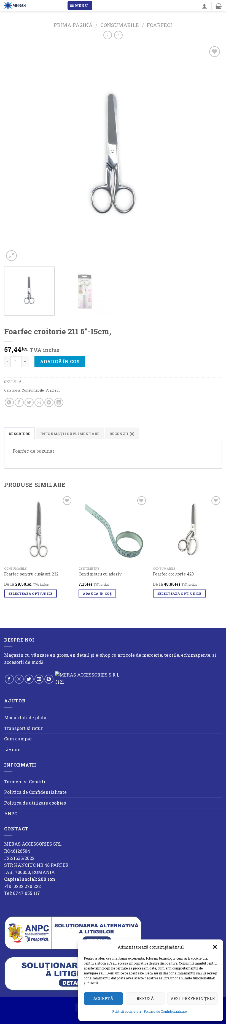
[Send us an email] (39, 679)
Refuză (145, 998)
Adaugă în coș (59, 361)
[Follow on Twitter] (29, 679)
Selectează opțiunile (31, 593)
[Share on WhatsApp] (9, 402)
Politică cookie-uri (126, 1011)
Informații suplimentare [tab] (70, 433)
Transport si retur (23, 728)
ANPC (10, 813)
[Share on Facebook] (19, 402)
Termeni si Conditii (25, 781)
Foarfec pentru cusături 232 (31, 574)
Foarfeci (159, 25)
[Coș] (219, 6)
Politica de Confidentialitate (165, 1011)
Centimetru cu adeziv (100, 574)
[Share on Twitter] (29, 402)
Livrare (12, 749)
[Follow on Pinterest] (48, 679)
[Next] (211, 153)
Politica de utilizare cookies (35, 803)
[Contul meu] (204, 6)
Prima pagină (73, 25)
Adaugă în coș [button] (97, 593)
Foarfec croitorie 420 (173, 574)
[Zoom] (11, 255)
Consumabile (119, 25)
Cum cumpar (18, 738)
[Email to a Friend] (39, 402)
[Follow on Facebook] (9, 679)
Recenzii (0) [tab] (121, 433)
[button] (215, 947)
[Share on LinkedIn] (58, 402)
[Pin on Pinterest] (48, 402)
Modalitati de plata (25, 717)
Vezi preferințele (192, 998)
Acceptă (103, 998)
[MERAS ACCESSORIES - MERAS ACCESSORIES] (33, 5)
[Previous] (15, 153)
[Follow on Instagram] (19, 679)
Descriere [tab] (19, 433)
